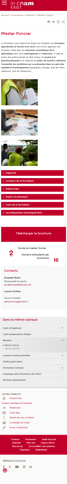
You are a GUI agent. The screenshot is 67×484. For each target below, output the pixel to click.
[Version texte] (53, 22)
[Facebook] (4, 466)
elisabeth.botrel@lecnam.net (17, 285)
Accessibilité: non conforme (42, 446)
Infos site (31, 443)
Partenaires (30, 439)
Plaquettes (25, 450)
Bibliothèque (41, 450)
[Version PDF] (58, 22)
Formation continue (13, 368)
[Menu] (4, 3)
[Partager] (63, 22)
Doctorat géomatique (14, 380)
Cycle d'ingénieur (12, 328)
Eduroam (16, 443)
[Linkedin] (30, 466)
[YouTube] (17, 466)
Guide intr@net (49, 439)
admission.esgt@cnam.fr (16, 301)
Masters (30, 15)
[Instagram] (24, 466)
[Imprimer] (48, 22)
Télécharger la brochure (33, 233)
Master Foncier (45, 15)
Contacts (15, 439)
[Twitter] (9, 466)
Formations (18, 15)
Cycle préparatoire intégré (17, 334)
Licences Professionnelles (16, 355)
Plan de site (17, 446)
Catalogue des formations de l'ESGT (22, 374)
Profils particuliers (12, 361)
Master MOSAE (12, 348)
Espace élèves (48, 443)
